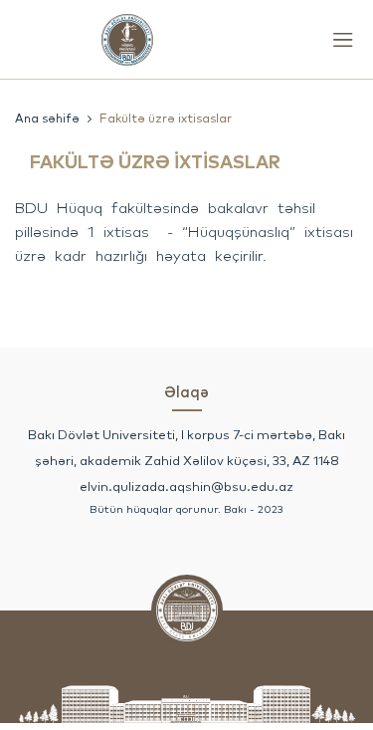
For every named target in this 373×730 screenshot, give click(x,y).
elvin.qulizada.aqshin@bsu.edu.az (186, 486)
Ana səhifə (47, 118)
